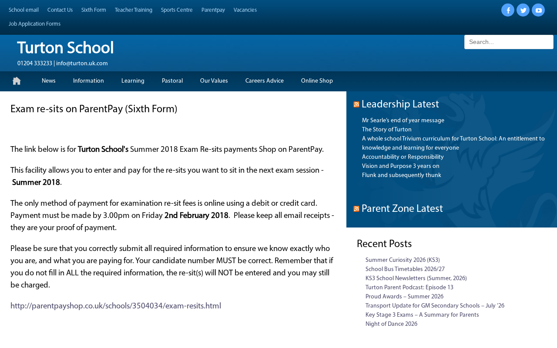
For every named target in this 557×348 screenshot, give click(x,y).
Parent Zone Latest (402, 209)
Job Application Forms (34, 24)
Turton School (65, 48)
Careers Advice (264, 81)
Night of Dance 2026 (391, 324)
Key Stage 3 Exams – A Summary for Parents (422, 315)
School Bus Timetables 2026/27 (405, 269)
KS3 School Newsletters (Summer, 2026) (416, 278)
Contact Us (60, 10)
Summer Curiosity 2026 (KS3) (403, 260)
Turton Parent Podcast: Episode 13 (409, 287)
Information (88, 81)
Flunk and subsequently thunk (401, 175)
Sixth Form (93, 10)
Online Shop (317, 81)
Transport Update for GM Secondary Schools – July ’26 (435, 306)
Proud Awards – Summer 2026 (404, 297)
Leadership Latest (400, 105)
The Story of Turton (387, 130)
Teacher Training (133, 10)
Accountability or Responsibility (403, 157)
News (49, 81)
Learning (132, 81)
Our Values (214, 81)
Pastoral (172, 81)
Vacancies (245, 10)
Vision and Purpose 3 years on (401, 166)
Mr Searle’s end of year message (403, 120)
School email (24, 10)
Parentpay (213, 10)
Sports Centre (177, 10)
